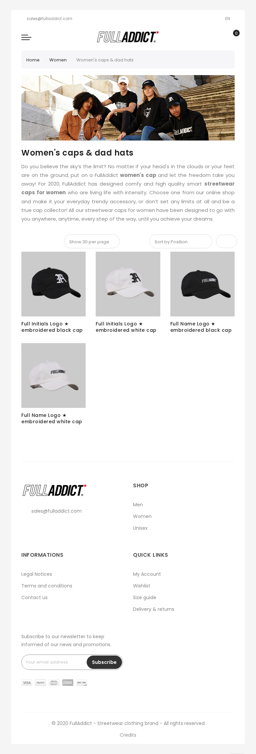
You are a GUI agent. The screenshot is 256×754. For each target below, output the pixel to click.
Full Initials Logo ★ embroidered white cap (126, 327)
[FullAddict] (128, 36)
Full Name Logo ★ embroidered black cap (201, 327)
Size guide (144, 597)
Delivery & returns (153, 609)
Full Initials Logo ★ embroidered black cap (52, 327)
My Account (147, 574)
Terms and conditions (46, 585)
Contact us (34, 597)
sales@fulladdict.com (49, 18)
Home (33, 60)
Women (58, 60)
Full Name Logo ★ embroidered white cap (51, 418)
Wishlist (141, 585)
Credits (128, 735)
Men (138, 504)
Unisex (140, 528)
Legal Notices (36, 574)
